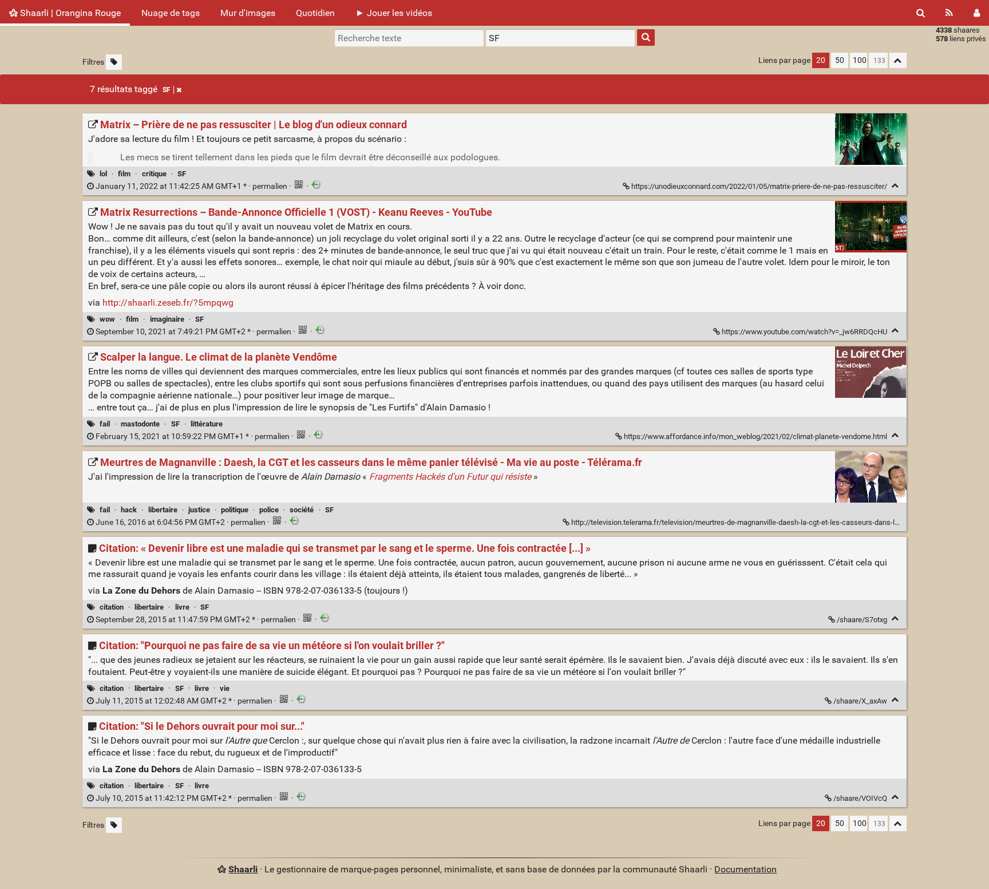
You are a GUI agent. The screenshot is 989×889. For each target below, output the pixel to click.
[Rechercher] (920, 13)
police (269, 509)
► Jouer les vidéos (393, 12)
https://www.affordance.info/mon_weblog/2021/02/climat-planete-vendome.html (755, 436)
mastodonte (140, 424)
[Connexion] (976, 13)
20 (820, 60)
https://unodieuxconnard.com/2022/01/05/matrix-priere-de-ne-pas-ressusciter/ (759, 186)
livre (182, 607)
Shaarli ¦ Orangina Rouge (69, 12)
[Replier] (895, 185)
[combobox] (560, 37)
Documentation (745, 869)
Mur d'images (247, 12)
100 (860, 60)
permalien (191, 186)
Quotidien (315, 12)
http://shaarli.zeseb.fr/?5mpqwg (168, 302)
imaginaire (167, 319)
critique (154, 173)
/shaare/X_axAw (860, 701)
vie (225, 688)
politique (234, 509)
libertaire (162, 509)
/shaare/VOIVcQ (860, 798)
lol (103, 173)
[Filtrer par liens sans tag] (114, 62)
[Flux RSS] (949, 13)
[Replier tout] (898, 60)
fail (105, 424)
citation (112, 607)
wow (107, 319)
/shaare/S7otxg (862, 619)
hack (129, 509)
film (124, 173)
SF (167, 90)
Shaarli (243, 869)
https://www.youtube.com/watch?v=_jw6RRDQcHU (804, 331)
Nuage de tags (170, 12)
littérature (207, 424)
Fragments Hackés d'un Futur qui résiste (450, 476)
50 (839, 60)
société (302, 509)
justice (199, 509)
